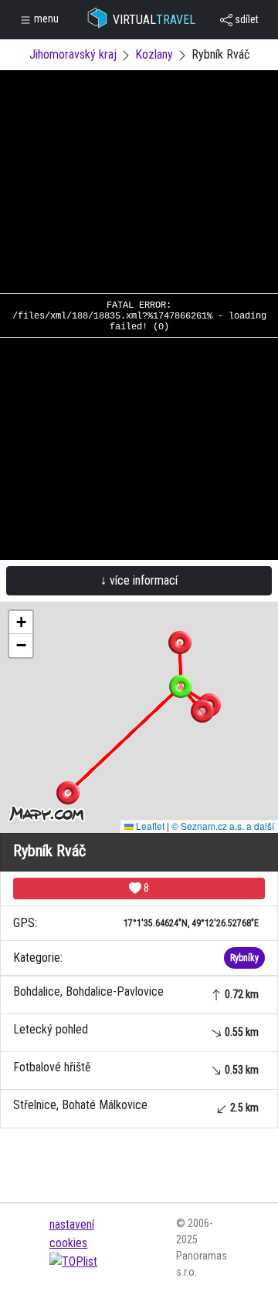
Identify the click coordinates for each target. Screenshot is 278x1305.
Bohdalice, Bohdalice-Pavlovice (136, 992)
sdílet (245, 19)
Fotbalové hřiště (136, 1068)
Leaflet (149, 825)
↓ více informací (139, 580)
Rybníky (244, 958)
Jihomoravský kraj (73, 54)
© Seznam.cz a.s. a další (222, 825)
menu (45, 18)
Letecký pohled (136, 1030)
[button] (180, 642)
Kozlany (154, 54)
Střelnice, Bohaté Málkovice (136, 1106)
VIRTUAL (154, 19)
